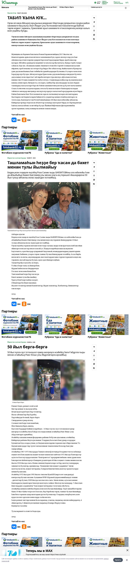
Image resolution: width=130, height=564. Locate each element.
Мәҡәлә (5, 7)
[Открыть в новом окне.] (16, 120)
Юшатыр (9, 2)
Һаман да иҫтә (96, 7)
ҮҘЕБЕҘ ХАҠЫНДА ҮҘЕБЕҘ (105, 2)
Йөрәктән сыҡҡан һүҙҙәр (118, 2)
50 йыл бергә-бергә (67, 7)
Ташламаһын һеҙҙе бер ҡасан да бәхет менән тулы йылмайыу (42, 8)
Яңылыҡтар (11, 13)
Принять (118, 560)
